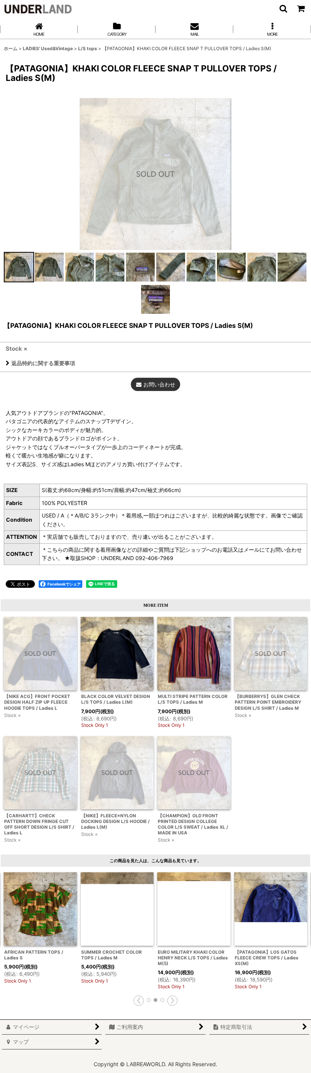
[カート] (300, 8)
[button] (283, 8)
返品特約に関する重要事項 (43, 363)
